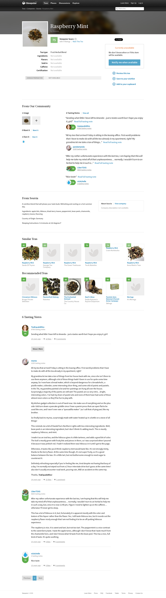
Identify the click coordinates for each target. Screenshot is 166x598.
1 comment (60, 480)
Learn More (124, 3)
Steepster (31, 3)
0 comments (61, 339)
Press (96, 593)
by (54, 31)
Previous (27, 578)
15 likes (48, 480)
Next (40, 578)
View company (120, 203)
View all (86, 113)
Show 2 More (38, 349)
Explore (76, 3)
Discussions (64, 3)
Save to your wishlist (125, 78)
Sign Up (133, 3)
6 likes (48, 542)
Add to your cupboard (126, 84)
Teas (46, 3)
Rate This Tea (78, 41)
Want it (35, 130)
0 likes (48, 565)
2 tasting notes (83, 184)
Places (53, 3)
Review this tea (123, 73)
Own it (34, 137)
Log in (141, 3)
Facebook (109, 593)
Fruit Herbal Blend (58, 52)
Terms (124, 593)
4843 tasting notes (84, 170)
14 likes (48, 339)
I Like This (44, 339)
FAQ (101, 593)
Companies (31, 9)
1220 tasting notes (80, 149)
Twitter (117, 593)
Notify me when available (124, 62)
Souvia (38, 9)
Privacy (130, 593)
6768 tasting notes (84, 128)
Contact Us (139, 593)
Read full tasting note (83, 121)
